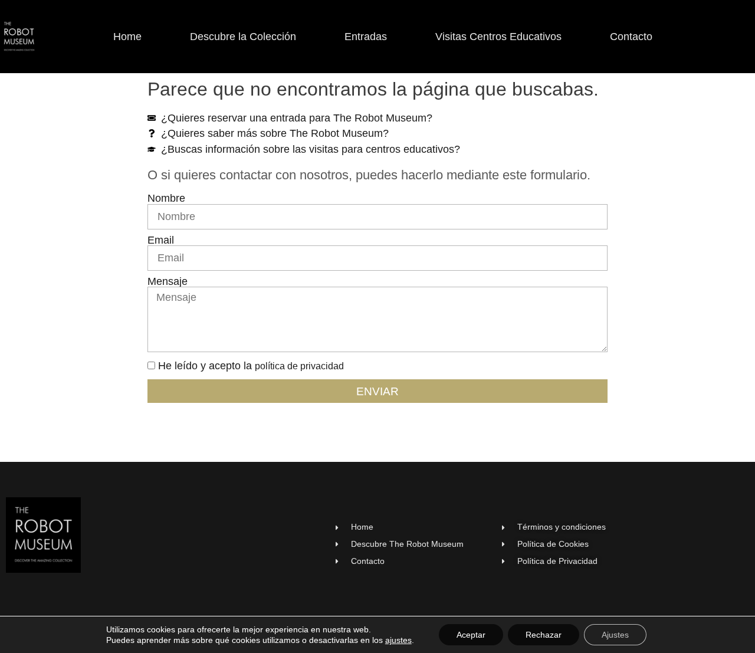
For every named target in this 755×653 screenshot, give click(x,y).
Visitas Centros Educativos (498, 36)
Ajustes (615, 634)
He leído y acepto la (251, 366)
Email (160, 240)
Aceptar (471, 634)
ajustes (398, 640)
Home (127, 36)
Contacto (631, 36)
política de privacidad (299, 366)
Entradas (365, 36)
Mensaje (167, 282)
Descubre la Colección (243, 36)
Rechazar (544, 634)
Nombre (166, 198)
